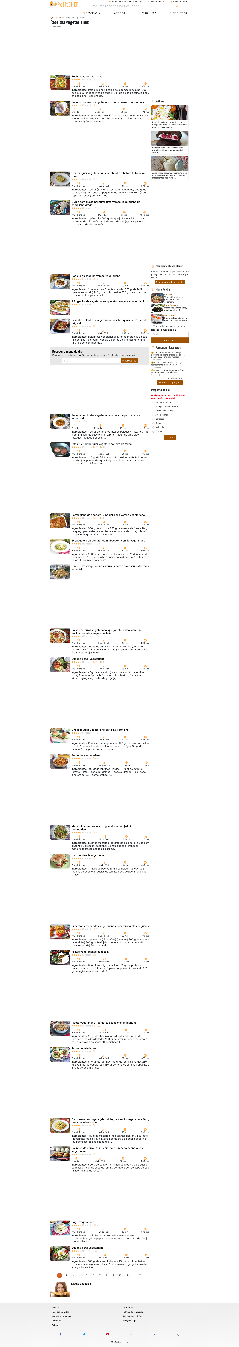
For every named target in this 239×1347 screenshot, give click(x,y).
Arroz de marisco (163, 415)
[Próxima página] (133, 1275)
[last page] (140, 1275)
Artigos (119, 13)
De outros (179, 13)
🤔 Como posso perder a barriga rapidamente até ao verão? (166, 363)
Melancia (159, 427)
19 (126, 1275)
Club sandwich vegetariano (89, 855)
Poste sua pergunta (171, 382)
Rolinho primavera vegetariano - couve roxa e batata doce (108, 102)
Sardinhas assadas (164, 410)
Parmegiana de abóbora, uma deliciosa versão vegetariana (108, 514)
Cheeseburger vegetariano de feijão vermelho (100, 729)
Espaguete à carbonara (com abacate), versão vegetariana (108, 540)
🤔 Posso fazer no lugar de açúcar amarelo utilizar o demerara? (167, 371)
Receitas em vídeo (60, 1312)
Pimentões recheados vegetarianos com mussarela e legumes (110, 926)
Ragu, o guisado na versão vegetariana (96, 275)
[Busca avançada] (177, 6)
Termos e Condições (132, 1316)
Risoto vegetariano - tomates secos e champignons (104, 1022)
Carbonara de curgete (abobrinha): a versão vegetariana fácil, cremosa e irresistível (110, 1121)
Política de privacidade (134, 1312)
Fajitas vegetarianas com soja (90, 951)
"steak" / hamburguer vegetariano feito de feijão (102, 444)
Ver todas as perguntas (177, 378)
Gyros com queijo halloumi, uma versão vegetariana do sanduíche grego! (106, 203)
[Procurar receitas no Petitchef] (172, 6)
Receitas (91, 13)
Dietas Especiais (81, 1283)
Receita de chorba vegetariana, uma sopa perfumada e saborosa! (106, 417)
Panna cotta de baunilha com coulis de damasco (175, 319)
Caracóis (159, 419)
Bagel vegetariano (83, 1222)
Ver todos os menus (165, 326)
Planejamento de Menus (168, 282)
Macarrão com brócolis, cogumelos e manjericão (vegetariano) (102, 828)
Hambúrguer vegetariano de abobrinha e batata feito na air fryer (108, 175)
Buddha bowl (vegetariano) (89, 658)
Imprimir (183, 326)
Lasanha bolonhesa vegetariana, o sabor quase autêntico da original (109, 322)
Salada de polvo (163, 402)
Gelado (158, 423)
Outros (158, 431)
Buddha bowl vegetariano (88, 1247)
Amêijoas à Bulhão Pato (166, 406)
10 (120, 1275)
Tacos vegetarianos (84, 1048)
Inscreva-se (129, 360)
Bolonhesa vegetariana (86, 755)
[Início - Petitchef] (51, 17)
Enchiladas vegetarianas (87, 76)
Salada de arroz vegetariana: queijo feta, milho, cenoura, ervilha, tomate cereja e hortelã (107, 632)
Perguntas (148, 13)
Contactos (128, 1307)
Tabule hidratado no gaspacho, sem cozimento (173, 299)
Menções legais (130, 1320)
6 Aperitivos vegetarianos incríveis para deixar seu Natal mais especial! (110, 568)
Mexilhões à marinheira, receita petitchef (175, 309)
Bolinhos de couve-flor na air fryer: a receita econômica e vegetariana (108, 1149)
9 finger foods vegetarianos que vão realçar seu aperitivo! (108, 301)
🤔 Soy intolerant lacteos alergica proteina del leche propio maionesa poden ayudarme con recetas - (168, 355)
